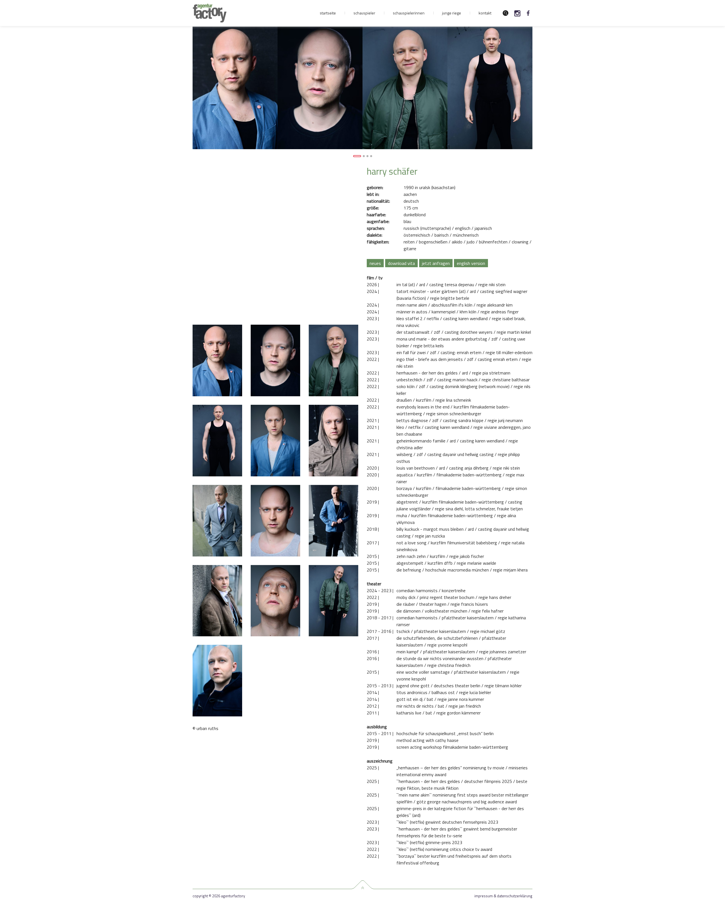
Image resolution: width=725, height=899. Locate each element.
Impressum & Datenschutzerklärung (503, 896)
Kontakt (485, 13)
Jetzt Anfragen (436, 263)
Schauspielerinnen (409, 13)
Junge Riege (451, 13)
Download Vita (401, 263)
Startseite (328, 13)
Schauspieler (364, 13)
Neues (375, 263)
